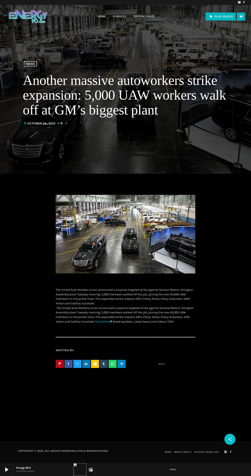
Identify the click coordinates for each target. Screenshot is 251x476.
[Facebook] (244, 2)
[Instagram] (239, 2)
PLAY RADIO (220, 16)
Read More (102, 321)
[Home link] (27, 16)
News (30, 64)
